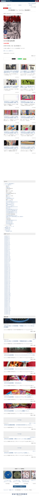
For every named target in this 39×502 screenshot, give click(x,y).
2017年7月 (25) (7, 314)
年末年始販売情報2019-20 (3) (11, 215)
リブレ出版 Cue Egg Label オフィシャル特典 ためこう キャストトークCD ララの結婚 (17, 481)
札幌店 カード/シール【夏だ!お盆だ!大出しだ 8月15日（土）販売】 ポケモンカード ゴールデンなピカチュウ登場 (28, 87)
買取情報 (30, 5)
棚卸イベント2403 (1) (10, 205)
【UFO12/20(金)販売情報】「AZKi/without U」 (13, 382)
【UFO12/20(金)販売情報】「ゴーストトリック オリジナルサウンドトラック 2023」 (19, 355)
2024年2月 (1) (7, 248)
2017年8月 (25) (7, 312)
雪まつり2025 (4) (9, 200)
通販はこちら (19, 486)
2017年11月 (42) (7, 309)
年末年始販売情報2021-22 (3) (11, 211)
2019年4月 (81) (7, 288)
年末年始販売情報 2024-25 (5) (12, 201)
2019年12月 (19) (7, 278)
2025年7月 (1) (7, 240)
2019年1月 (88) (7, 292)
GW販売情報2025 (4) (10, 198)
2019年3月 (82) (7, 289)
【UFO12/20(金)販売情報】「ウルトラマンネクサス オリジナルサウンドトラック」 (19, 368)
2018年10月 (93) (7, 295)
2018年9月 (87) (7, 297)
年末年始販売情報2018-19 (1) (11, 220)
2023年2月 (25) (7, 256)
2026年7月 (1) (7, 236)
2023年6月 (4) (7, 254)
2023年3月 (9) (7, 255)
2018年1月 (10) (7, 306)
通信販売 (20, 5)
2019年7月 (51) (7, 284)
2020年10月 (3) (7, 266)
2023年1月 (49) (7, 257)
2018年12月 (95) (7, 293)
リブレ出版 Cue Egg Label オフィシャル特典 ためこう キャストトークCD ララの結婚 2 (8, 481)
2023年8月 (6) (7, 251)
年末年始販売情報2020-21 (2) (11, 212)
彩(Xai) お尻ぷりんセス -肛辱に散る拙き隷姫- (26, 481)
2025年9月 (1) (7, 239)
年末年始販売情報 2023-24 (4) (12, 206)
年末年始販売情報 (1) (10, 223)
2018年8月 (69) (7, 298)
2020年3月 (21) (7, 275)
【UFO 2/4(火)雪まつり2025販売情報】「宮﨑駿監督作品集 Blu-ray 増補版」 (18, 341)
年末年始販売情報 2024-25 (31, 353)
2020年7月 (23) (7, 270)
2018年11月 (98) (7, 294)
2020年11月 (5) (7, 265)
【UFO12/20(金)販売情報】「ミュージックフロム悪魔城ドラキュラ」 (17, 410)
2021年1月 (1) (6, 262)
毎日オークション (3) (10, 226)
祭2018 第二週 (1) (9, 222)
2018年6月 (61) (7, 300)
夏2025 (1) (8, 197)
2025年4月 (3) (7, 242)
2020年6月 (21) (7, 271)
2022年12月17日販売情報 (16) (11, 210)
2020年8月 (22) (7, 268)
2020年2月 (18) (7, 276)
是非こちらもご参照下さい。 (9, 50)
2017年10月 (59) (7, 310)
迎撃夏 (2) (8, 187)
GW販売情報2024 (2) (10, 204)
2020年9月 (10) (7, 267)
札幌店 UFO (9, 5)
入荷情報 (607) (7, 228)
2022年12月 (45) (7, 259)
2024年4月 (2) (7, 247)
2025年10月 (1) (7, 238)
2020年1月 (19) (7, 277)
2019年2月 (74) (7, 290)
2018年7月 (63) (7, 299)
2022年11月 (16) (7, 260)
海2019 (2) (8, 217)
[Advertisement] (19, 168)
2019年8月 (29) (7, 283)
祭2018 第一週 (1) (9, 221)
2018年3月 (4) (7, 304)
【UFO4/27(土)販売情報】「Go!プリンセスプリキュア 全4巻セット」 (17, 452)
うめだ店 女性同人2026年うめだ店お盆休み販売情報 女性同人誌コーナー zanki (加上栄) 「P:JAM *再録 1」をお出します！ (11, 87)
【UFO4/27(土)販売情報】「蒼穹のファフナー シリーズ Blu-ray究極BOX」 (18, 438)
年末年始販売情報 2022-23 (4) (12, 209)
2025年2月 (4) (7, 243)
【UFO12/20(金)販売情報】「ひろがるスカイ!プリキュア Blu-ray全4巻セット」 (19, 396)
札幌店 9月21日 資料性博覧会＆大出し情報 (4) (14, 216)
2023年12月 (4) (7, 249)
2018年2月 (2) (7, 305)
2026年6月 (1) (7, 237)
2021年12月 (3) (7, 261)
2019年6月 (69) (7, 286)
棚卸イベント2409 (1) (10, 203)
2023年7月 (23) (7, 253)
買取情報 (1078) (9, 231)
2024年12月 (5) (7, 244)
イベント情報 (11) (8, 184)
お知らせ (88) (7, 229)
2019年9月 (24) (7, 282)
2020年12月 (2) (7, 264)
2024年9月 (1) (7, 245)
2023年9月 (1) (7, 250)
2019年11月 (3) (7, 279)
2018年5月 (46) (7, 301)
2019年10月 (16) (7, 281)
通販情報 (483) (7, 227)
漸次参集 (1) (8, 194)
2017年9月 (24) (7, 311)
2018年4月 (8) (7, 303)
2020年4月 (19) (7, 273)
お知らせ (34, 324)
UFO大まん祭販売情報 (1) (9, 183)
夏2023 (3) (8, 208)
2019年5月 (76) (7, 287)
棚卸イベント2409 (32, 423)
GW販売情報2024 (32, 437)
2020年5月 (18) (7, 272)
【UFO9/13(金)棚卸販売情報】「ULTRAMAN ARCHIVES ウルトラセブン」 (18, 424)
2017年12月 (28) (7, 307)
